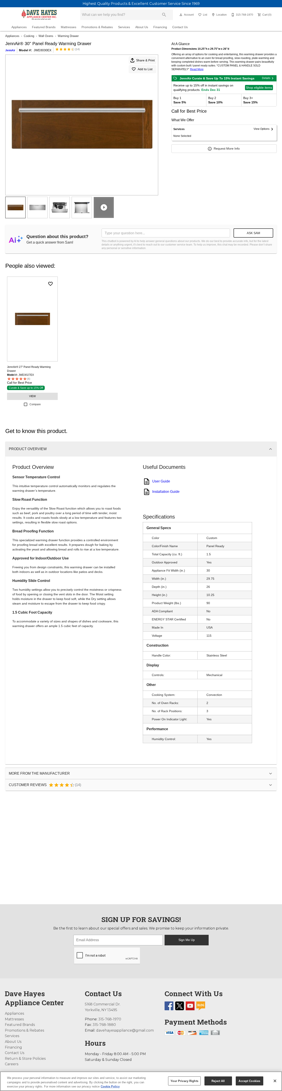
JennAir (10, 50)
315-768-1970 (109, 1019)
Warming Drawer (68, 36)
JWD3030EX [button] (42, 50)
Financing (160, 27)
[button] (181, 14)
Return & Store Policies (25, 1058)
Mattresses (68, 27)
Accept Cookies (249, 1080)
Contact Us (180, 27)
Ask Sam (253, 233)
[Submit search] (164, 15)
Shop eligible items (259, 87)
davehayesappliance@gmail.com (125, 1030)
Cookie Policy (110, 1086)
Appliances (19, 27)
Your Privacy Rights (184, 1080)
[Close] (275, 1081)
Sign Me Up (186, 940)
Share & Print (145, 60)
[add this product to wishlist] (50, 284)
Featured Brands (44, 27)
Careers (11, 1064)
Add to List (145, 69)
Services (124, 27)
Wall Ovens (46, 36)
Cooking (29, 36)
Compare (35, 404)
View (32, 396)
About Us (141, 27)
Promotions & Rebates (97, 27)
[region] (141, 1081)
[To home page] (39, 14)
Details (266, 78)
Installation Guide (166, 491)
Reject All (218, 1080)
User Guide (161, 481)
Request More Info (227, 148)
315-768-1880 (104, 1025)
